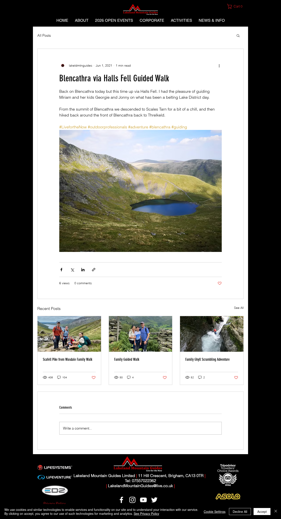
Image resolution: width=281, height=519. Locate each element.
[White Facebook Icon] (121, 500)
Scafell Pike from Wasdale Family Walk (67, 359)
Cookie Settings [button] (214, 511)
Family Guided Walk (126, 359)
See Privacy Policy (146, 513)
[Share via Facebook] (61, 270)
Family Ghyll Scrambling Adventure (207, 359)
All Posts (44, 35)
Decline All (240, 511)
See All (239, 308)
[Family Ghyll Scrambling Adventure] (211, 334)
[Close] (275, 511)
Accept (262, 511)
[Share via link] (94, 270)
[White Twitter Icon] (154, 500)
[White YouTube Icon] (143, 500)
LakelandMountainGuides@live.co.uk (140, 485)
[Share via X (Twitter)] (72, 270)
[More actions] (219, 65)
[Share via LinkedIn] (83, 270)
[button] (236, 6)
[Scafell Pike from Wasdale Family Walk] (69, 334)
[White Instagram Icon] (132, 500)
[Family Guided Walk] (140, 334)
